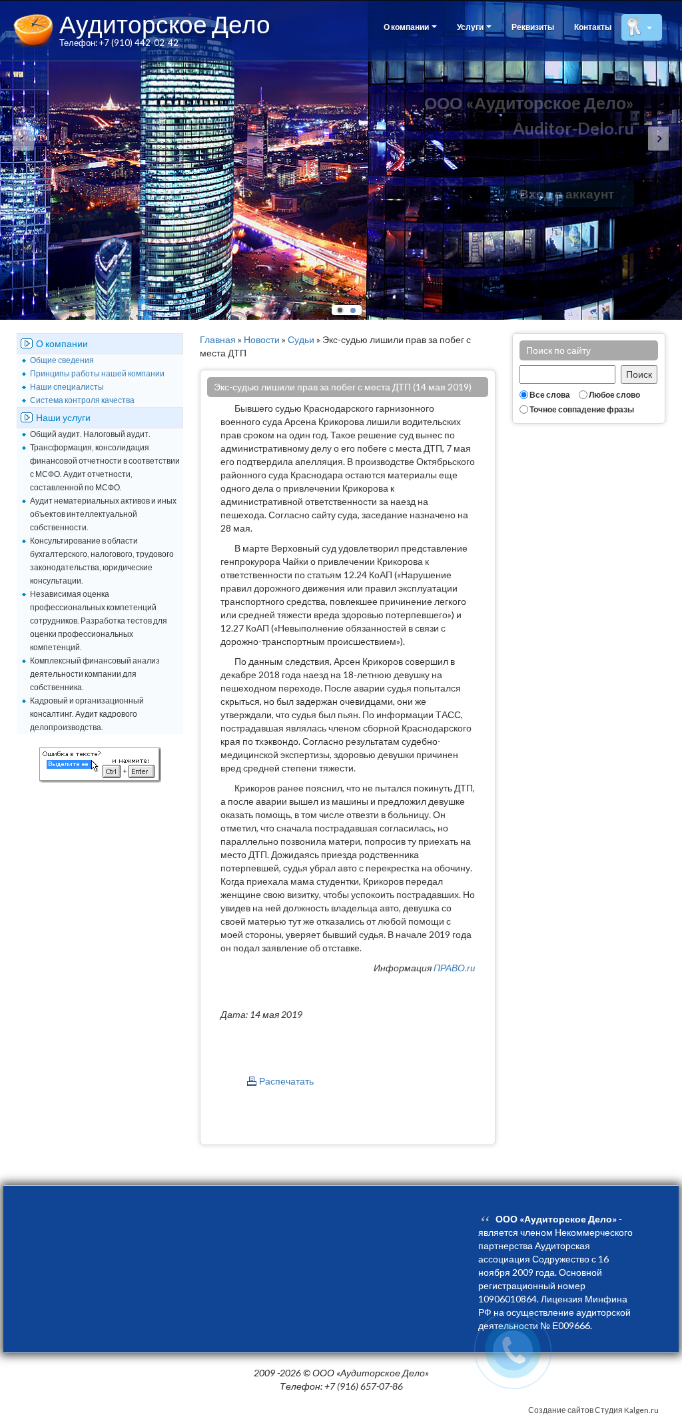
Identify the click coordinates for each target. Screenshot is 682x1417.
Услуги (471, 27)
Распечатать (286, 1081)
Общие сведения (62, 360)
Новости (262, 339)
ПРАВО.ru (454, 967)
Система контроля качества (82, 400)
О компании (407, 27)
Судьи (301, 339)
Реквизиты (533, 27)
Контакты (592, 27)
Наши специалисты (67, 387)
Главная (218, 339)
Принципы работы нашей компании (97, 373)
